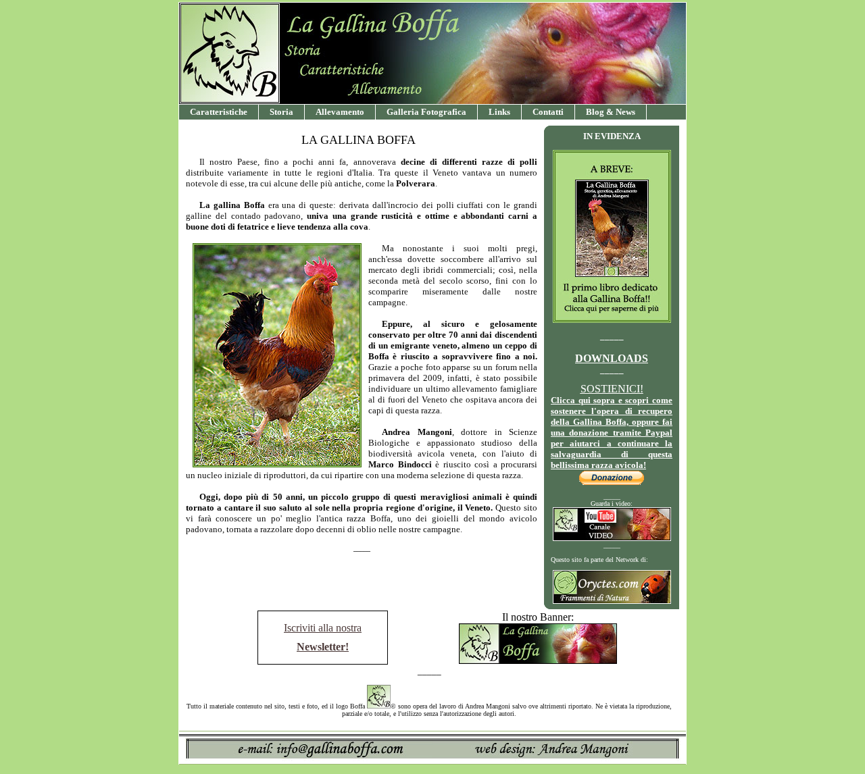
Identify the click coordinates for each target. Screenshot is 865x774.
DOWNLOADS (611, 358)
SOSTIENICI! (611, 388)
